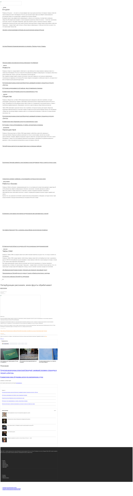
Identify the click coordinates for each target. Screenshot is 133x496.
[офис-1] (11, 243)
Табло (46, 336)
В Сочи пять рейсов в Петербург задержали (15, 276)
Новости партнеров (29, 410)
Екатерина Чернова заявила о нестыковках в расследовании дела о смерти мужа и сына (29, 162)
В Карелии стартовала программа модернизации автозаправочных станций (25, 213)
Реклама (4, 475)
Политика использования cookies (9, 487)
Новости (5, 65)
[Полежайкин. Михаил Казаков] (11, 43)
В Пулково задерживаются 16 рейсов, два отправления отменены (22, 88)
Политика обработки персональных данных (11, 488)
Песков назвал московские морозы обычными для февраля (20, 62)
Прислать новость (5, 477)
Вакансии (4, 476)
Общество (5, 94)
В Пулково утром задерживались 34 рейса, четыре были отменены (22, 125)
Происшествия (6, 127)
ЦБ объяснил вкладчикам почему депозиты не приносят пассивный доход (24, 270)
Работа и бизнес (6, 181)
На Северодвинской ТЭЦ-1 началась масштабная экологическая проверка (25, 230)
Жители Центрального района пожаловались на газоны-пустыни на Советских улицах (18, 403)
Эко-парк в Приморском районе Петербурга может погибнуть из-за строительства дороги (23, 330)
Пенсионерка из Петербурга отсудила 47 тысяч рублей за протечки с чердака (26, 273)
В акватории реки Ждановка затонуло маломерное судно (20, 91)
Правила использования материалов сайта (11, 489)
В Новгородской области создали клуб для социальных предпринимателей (25, 246)
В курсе (4, 7)
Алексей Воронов (3, 291)
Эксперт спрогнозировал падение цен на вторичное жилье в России (23, 30)
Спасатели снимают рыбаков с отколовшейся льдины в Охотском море (24, 179)
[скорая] (11, 159)
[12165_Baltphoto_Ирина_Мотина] (11, 227)
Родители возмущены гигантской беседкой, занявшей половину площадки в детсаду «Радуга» (20, 392)
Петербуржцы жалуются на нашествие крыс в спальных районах (22, 146)
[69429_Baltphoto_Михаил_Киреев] (11, 210)
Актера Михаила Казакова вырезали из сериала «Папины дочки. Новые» (24, 46)
